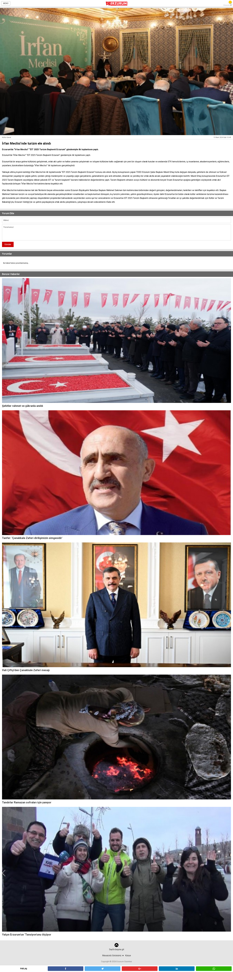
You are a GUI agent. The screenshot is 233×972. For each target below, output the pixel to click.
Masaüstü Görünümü (111, 955)
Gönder (7, 244)
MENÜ (5, 3)
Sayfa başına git (116, 949)
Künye (128, 955)
